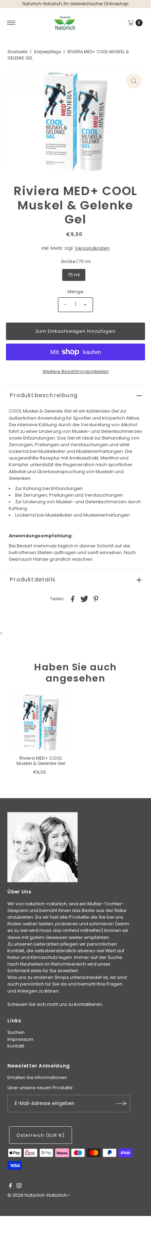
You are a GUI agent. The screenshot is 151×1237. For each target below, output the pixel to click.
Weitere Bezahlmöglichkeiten (75, 371)
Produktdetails (32, 579)
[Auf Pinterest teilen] (96, 598)
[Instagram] (19, 1186)
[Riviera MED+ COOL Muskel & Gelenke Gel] (40, 722)
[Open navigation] (11, 23)
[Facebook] (10, 1186)
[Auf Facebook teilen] (72, 598)
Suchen (16, 1032)
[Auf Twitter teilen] (84, 598)
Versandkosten (92, 248)
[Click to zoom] (134, 81)
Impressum (20, 1039)
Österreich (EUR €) (40, 1135)
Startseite (17, 52)
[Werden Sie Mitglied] (121, 1103)
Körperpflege (47, 52)
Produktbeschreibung (43, 395)
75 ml (74, 275)
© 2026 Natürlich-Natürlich (37, 1195)
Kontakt (15, 1046)
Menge (75, 292)
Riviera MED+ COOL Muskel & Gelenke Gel (41, 760)
